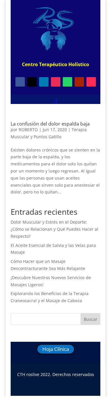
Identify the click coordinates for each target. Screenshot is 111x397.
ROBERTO (28, 129)
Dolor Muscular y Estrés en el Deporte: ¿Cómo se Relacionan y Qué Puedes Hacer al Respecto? (54, 229)
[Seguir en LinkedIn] (44, 82)
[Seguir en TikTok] (91, 82)
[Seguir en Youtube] (79, 82)
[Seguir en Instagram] (55, 82)
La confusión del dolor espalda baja (50, 124)
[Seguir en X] (32, 82)
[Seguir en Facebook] (20, 82)
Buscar (90, 319)
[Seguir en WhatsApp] (67, 82)
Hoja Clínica (55, 349)
